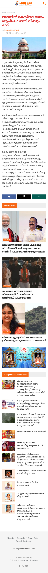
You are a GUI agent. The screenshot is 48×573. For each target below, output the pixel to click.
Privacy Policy (33, 538)
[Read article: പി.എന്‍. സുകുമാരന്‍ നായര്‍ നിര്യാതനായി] (8, 497)
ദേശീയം (12, 13)
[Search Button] (44, 3)
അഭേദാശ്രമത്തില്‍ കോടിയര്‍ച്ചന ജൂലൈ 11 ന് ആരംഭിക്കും (30, 445)
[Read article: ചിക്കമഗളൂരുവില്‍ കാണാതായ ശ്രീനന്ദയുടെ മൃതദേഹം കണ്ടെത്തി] (24, 318)
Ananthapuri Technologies (29, 560)
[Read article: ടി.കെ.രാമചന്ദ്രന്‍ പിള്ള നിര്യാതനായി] (8, 486)
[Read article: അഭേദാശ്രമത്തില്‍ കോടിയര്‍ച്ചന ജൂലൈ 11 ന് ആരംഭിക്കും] (8, 446)
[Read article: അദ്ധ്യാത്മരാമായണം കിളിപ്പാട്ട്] (8, 434)
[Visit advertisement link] (24, 357)
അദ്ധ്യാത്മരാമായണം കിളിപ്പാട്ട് (31, 431)
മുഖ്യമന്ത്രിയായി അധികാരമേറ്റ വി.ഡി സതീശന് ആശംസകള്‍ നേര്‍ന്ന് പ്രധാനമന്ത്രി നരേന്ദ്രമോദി (23, 248)
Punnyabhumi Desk (11, 30)
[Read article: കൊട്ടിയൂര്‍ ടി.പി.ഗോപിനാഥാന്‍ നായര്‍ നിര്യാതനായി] (8, 474)
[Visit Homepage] (24, 3)
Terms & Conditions (23, 541)
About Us (10, 538)
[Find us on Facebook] (19, 566)
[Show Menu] (3, 3)
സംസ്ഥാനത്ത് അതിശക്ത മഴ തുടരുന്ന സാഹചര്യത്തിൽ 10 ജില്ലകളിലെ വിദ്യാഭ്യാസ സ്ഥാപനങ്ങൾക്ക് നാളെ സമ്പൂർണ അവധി (31, 420)
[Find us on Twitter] (23, 566)
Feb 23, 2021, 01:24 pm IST (16, 33)
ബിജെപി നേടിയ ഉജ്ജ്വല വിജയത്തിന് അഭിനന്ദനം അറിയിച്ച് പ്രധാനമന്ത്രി (17, 294)
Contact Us (21, 538)
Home (4, 13)
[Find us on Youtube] (26, 566)
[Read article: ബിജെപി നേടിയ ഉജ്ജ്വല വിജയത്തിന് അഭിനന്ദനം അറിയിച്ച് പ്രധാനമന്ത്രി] (24, 272)
